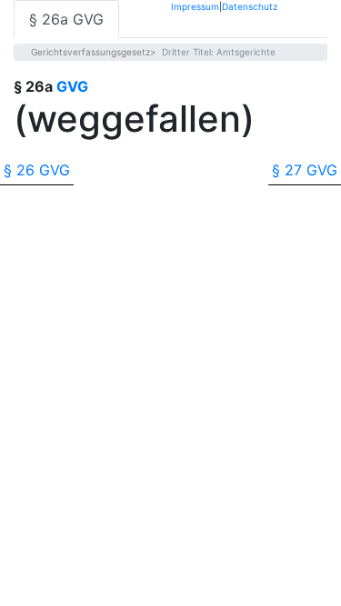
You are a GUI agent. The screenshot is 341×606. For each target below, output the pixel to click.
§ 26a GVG (66, 19)
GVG (72, 86)
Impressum (195, 6)
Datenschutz (249, 6)
